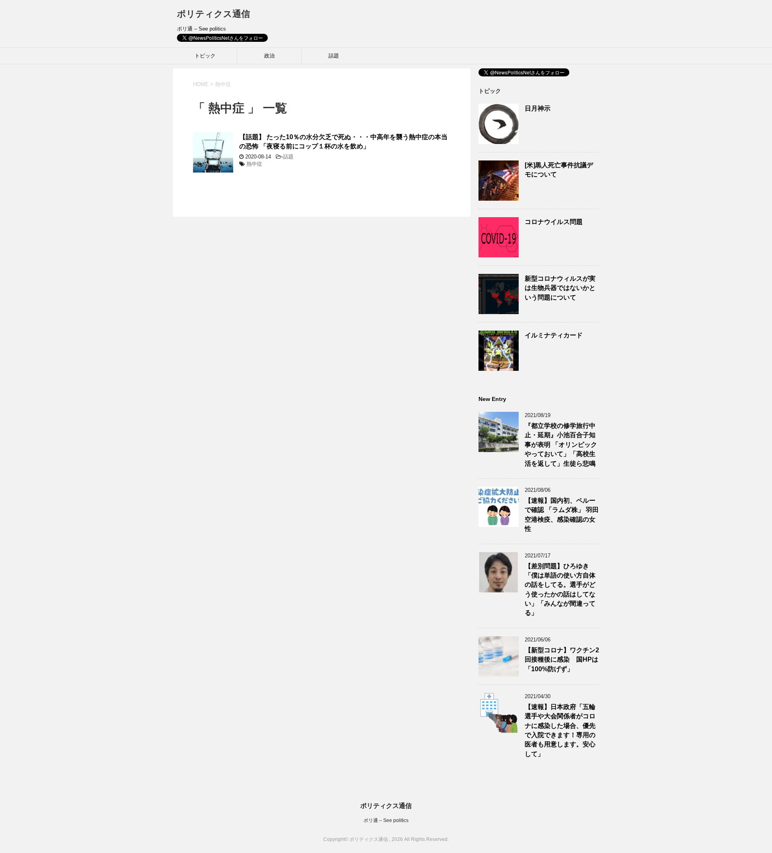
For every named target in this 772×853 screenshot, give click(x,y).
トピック (205, 56)
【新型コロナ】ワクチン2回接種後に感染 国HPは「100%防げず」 (562, 659)
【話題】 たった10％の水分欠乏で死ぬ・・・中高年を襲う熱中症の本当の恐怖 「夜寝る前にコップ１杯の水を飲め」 (343, 142)
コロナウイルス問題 (554, 221)
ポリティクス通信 (213, 14)
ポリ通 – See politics (386, 820)
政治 (269, 56)
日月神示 (537, 108)
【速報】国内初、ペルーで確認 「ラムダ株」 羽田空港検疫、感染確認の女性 (562, 514)
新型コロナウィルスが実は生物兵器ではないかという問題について (560, 288)
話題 (334, 56)
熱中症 (254, 164)
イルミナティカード (554, 335)
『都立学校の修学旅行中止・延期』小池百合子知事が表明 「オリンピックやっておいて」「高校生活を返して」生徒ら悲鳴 (561, 444)
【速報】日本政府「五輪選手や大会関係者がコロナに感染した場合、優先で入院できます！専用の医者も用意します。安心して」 (560, 730)
